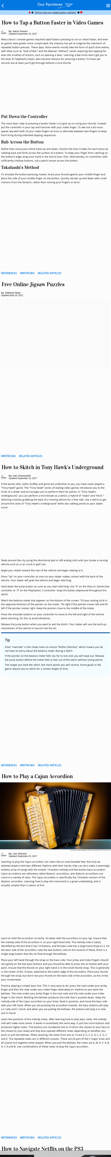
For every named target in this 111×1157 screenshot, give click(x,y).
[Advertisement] (55, 93)
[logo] (55, 5)
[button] (2, 5)
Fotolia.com (107, 850)
